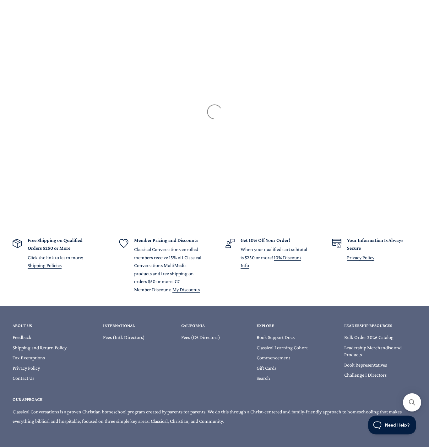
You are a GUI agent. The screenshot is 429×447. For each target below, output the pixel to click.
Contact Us (23, 378)
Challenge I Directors (365, 375)
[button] (412, 402)
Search (263, 378)
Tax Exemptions (29, 357)
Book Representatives (365, 365)
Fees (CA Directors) (200, 337)
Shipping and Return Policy (40, 347)
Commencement (273, 357)
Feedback (22, 337)
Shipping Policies (45, 265)
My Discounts (186, 289)
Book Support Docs (276, 337)
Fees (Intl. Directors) (124, 337)
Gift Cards (266, 368)
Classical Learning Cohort (282, 347)
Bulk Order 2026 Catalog (369, 337)
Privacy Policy (360, 257)
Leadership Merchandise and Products (373, 351)
